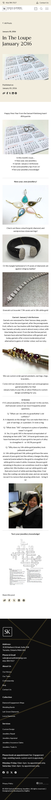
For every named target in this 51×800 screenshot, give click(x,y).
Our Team (6, 676)
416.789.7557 (11, 3)
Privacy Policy (7, 784)
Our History (7, 672)
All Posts (8, 23)
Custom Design (8, 729)
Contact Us (44, 3)
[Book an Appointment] (36, 8)
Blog (4, 685)
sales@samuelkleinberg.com (14, 658)
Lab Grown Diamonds (10, 712)
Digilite (27, 791)
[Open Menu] (47, 8)
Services (6, 723)
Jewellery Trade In (9, 747)
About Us (6, 666)
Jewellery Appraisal (9, 738)
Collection (7, 697)
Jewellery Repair (8, 734)
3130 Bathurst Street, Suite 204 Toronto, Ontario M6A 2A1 (15, 648)
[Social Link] (3, 772)
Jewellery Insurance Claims (12, 743)
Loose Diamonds (8, 716)
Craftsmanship (8, 681)
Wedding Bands (8, 707)
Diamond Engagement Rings (13, 703)
